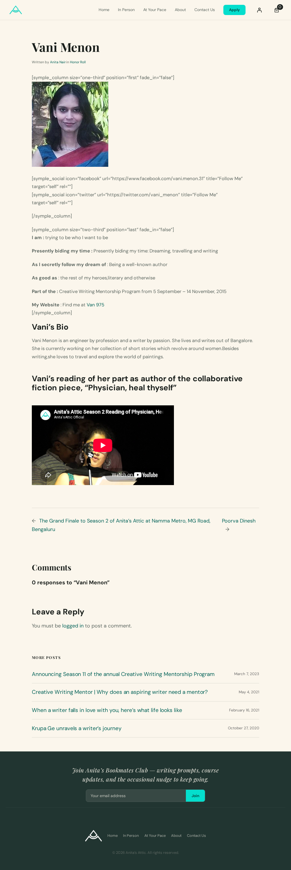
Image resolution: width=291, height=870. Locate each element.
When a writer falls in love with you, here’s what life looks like (107, 710)
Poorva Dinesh (238, 520)
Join (195, 795)
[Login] (259, 10)
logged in (73, 625)
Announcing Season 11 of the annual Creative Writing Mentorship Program (123, 674)
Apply (234, 9)
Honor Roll (78, 62)
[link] (277, 10)
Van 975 (95, 305)
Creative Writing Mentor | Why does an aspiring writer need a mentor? (120, 692)
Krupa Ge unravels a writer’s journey (76, 728)
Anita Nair (58, 62)
